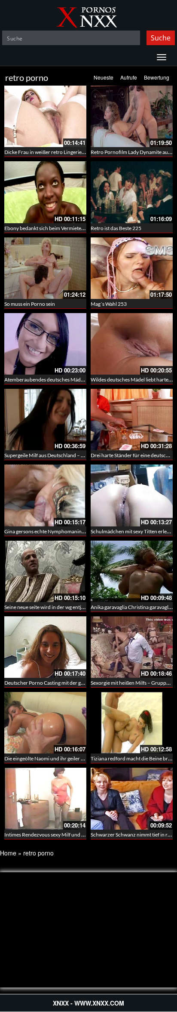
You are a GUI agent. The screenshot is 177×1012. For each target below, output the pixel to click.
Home (8, 853)
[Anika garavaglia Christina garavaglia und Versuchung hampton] (132, 571)
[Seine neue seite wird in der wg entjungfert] (45, 571)
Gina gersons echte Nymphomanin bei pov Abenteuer (64, 531)
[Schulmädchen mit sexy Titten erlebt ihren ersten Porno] (132, 495)
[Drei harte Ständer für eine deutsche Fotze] (132, 419)
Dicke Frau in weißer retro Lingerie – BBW (51, 152)
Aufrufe (128, 77)
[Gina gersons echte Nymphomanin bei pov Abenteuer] (45, 495)
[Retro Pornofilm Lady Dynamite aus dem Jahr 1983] (132, 116)
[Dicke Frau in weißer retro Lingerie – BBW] (45, 116)
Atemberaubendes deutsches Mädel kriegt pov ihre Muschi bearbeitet (81, 379)
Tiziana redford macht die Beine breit (132, 758)
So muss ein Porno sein (29, 304)
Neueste (103, 77)
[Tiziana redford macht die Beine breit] (132, 723)
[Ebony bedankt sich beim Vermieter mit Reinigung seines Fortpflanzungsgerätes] (45, 192)
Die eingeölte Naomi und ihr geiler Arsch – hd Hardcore (66, 758)
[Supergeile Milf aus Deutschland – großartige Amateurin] (45, 419)
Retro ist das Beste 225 (116, 228)
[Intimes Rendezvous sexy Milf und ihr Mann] (45, 798)
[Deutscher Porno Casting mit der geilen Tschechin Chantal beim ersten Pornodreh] (45, 647)
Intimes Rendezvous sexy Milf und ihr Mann (53, 834)
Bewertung (156, 77)
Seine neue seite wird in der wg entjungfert (51, 607)
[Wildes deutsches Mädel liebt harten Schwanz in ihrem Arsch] (132, 344)
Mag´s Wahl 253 (109, 304)
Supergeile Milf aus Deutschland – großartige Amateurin (66, 455)
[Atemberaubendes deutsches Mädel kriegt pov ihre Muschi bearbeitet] (45, 344)
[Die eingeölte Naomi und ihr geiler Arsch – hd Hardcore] (45, 723)
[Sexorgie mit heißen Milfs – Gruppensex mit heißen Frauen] (132, 647)
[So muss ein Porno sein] (45, 268)
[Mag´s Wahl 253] (132, 268)
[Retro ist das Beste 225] (132, 192)
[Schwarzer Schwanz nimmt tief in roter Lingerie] (132, 798)
